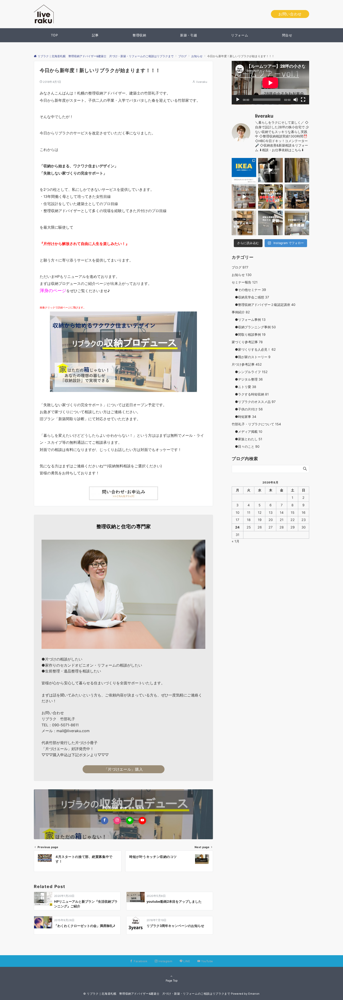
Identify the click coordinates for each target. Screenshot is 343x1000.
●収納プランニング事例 (254, 327)
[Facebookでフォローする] (104, 820)
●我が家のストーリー (251, 357)
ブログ (240, 267)
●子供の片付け (247, 409)
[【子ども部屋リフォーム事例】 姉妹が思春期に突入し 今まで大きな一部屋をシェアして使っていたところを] (297, 223)
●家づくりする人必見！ (254, 349)
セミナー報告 (245, 282)
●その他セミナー (249, 290)
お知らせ (242, 275)
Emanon (254, 993)
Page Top (172, 980)
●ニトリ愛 (244, 387)
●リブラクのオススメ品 (254, 402)
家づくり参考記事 (247, 342)
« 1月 (235, 541)
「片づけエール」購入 (123, 769)
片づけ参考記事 (247, 364)
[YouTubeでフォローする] (142, 820)
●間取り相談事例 (249, 334)
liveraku (201, 82)
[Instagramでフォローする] (117, 820)
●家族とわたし (247, 439)
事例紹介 (241, 312)
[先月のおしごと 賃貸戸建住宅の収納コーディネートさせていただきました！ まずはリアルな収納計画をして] (244, 196)
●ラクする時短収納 (250, 394)
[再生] (237, 99)
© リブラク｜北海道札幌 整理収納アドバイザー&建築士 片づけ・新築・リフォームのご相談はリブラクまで (156, 993)
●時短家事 (244, 417)
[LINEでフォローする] (129, 820)
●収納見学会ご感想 (250, 297)
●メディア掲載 (247, 432)
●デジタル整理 (247, 379)
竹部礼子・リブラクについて (256, 424)
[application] (270, 83)
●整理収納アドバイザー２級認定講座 (263, 305)
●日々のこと (245, 446)
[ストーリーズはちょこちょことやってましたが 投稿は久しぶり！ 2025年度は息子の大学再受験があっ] (297, 170)
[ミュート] (295, 99)
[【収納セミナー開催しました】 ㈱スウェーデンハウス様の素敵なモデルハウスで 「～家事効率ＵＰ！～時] (297, 196)
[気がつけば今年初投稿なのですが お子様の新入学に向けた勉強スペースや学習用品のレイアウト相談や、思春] (270, 196)
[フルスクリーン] (303, 99)
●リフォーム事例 (249, 320)
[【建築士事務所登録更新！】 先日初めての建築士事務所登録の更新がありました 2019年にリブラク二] (270, 223)
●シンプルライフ (250, 372)
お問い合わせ (290, 14)
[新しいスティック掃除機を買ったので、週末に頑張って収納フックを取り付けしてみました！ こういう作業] (270, 170)
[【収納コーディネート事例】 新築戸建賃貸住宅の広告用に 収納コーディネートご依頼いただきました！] (244, 223)
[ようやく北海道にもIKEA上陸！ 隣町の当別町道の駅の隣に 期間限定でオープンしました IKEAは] (244, 170)
